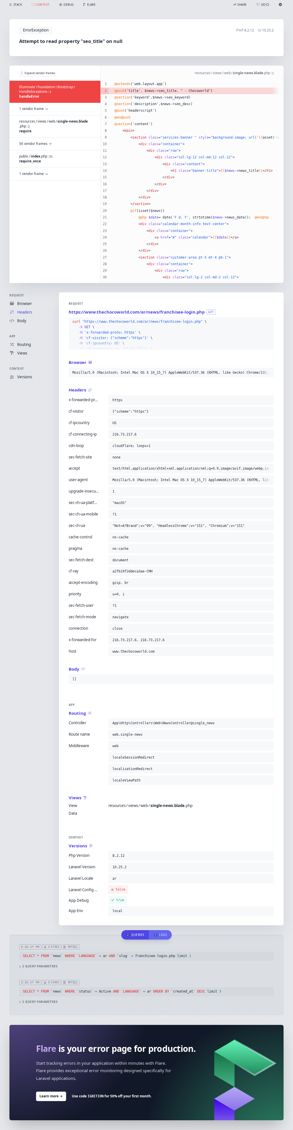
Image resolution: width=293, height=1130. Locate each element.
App (12, 336)
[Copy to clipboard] (268, 322)
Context (16, 369)
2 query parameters (40, 966)
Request (16, 295)
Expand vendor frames (40, 73)
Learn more (51, 1096)
